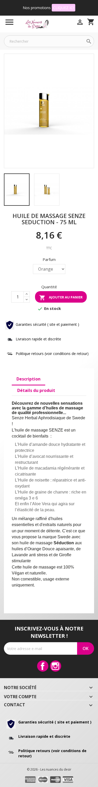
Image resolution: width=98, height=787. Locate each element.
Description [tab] (28, 379)
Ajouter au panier (61, 298)
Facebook (42, 666)
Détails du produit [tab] (36, 390)
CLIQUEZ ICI (63, 7)
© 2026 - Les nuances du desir (49, 769)
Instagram (55, 666)
